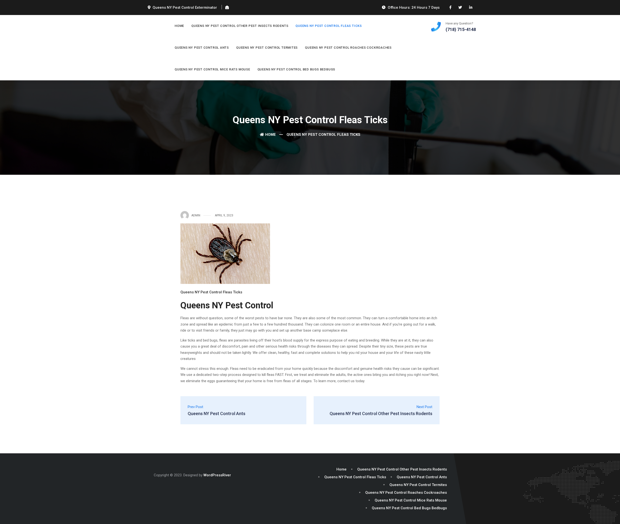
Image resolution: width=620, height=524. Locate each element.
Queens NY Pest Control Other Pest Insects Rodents (239, 26)
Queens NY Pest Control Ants (202, 47)
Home (179, 26)
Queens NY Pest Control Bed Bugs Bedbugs (296, 69)
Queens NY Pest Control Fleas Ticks (328, 26)
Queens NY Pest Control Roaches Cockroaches (348, 47)
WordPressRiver (217, 475)
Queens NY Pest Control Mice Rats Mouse (212, 69)
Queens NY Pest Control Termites (267, 47)
